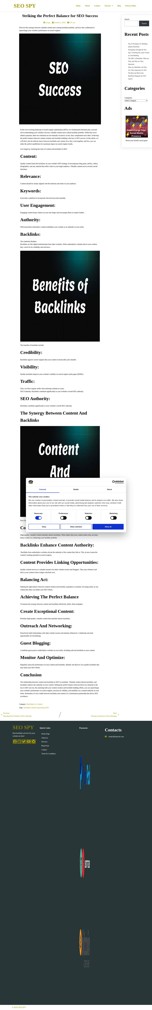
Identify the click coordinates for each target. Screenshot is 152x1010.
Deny (44, 527)
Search (127, 19)
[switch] (63, 518)
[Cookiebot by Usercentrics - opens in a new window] (114, 482)
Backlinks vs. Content (34, 704)
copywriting (40, 708)
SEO (47, 708)
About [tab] (109, 489)
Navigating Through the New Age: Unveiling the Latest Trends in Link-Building (138, 52)
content (33, 708)
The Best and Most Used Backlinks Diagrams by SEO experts (137, 76)
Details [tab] (76, 489)
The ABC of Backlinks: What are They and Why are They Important (138, 61)
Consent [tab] (42, 489)
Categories (128, 98)
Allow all (108, 527)
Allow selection (76, 527)
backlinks (27, 708)
